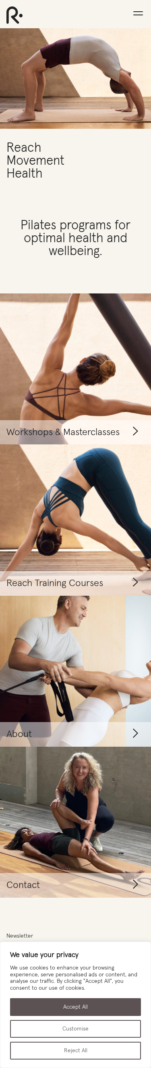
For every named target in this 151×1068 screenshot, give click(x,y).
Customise (75, 1029)
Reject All (75, 1050)
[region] (75, 1005)
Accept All (75, 1007)
